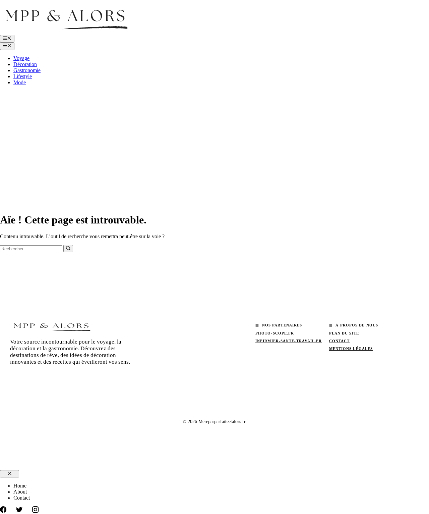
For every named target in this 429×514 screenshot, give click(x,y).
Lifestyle (22, 76)
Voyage (21, 58)
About (20, 492)
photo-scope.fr (274, 333)
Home (19, 486)
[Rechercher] (68, 248)
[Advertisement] (214, 138)
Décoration (25, 64)
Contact (339, 341)
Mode (19, 82)
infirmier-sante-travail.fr (288, 341)
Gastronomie (27, 70)
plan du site (344, 333)
